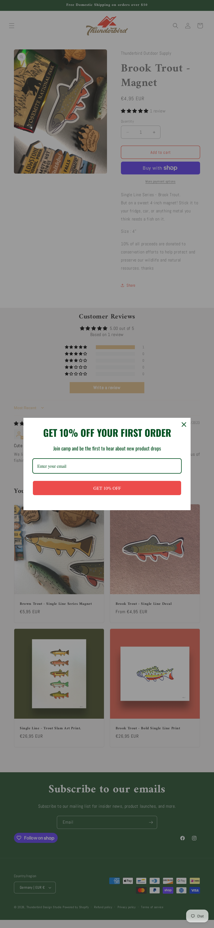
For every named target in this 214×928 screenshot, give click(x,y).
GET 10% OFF (107, 488)
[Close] (184, 424)
